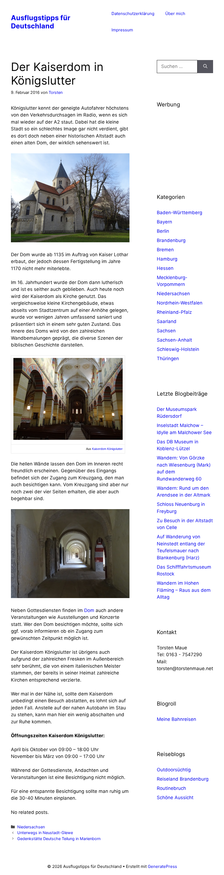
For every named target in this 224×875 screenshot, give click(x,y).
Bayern (164, 222)
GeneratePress (162, 866)
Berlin (163, 231)
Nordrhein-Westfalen (179, 303)
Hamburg (167, 259)
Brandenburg (171, 240)
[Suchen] (205, 66)
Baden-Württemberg (179, 212)
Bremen (165, 249)
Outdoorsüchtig (174, 769)
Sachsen (166, 330)
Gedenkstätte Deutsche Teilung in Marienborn (59, 838)
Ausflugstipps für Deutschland (40, 22)
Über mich (175, 13)
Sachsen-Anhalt (174, 340)
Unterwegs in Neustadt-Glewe (45, 832)
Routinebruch (171, 788)
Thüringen (168, 358)
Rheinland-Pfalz (174, 312)
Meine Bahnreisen (176, 719)
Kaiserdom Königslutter (107, 448)
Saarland (166, 321)
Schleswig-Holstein (178, 349)
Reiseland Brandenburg (182, 779)
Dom (89, 610)
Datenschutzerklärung (132, 13)
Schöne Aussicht (175, 797)
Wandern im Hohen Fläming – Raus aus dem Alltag (184, 590)
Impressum (122, 29)
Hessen (165, 268)
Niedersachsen (31, 827)
